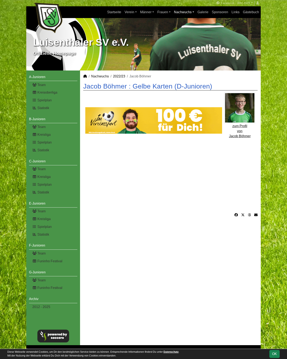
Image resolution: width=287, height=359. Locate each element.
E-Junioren (37, 203)
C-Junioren (37, 161)
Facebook (227, 3)
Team (41, 85)
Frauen (162, 12)
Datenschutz (171, 351)
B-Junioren (37, 119)
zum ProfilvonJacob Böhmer (240, 131)
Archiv (33, 299)
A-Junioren (37, 77)
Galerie (202, 12)
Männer (145, 12)
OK (274, 354)
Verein (129, 12)
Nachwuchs (183, 12)
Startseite (114, 12)
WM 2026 (243, 3)
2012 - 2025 (41, 307)
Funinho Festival (49, 261)
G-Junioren (37, 272)
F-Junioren (37, 245)
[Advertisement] (170, 173)
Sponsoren (220, 12)
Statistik (43, 108)
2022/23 (119, 76)
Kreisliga (44, 134)
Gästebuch (251, 12)
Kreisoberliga (47, 92)
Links (236, 12)
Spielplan (44, 100)
